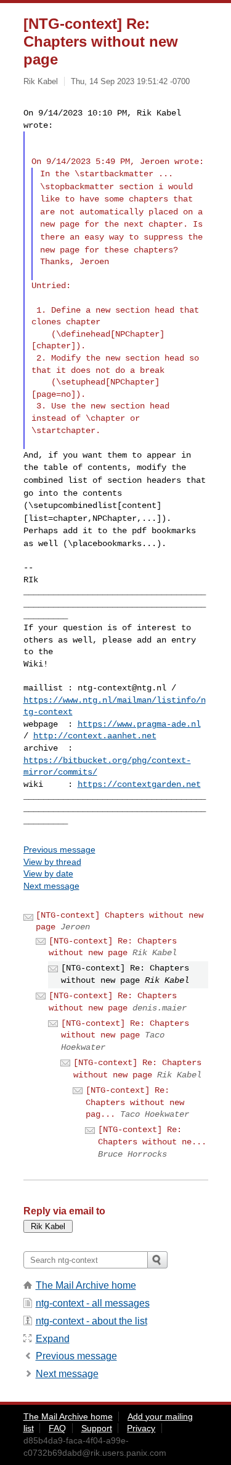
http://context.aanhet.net (94, 736)
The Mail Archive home (86, 1285)
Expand (53, 1339)
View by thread (52, 862)
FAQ (57, 1428)
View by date (48, 873)
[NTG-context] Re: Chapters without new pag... (135, 1102)
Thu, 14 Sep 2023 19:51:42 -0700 (130, 81)
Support (96, 1428)
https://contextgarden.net (139, 784)
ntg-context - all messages (93, 1303)
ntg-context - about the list (91, 1321)
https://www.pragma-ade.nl (139, 724)
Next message (51, 886)
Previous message (59, 849)
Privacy (141, 1428)
